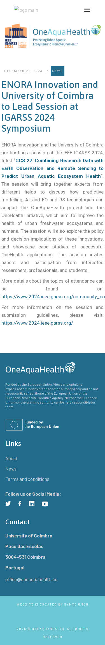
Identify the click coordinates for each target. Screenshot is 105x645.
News (57, 71)
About (11, 458)
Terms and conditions (27, 479)
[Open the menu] (87, 10)
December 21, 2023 (23, 71)
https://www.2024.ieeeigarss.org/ (37, 323)
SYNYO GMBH (76, 604)
